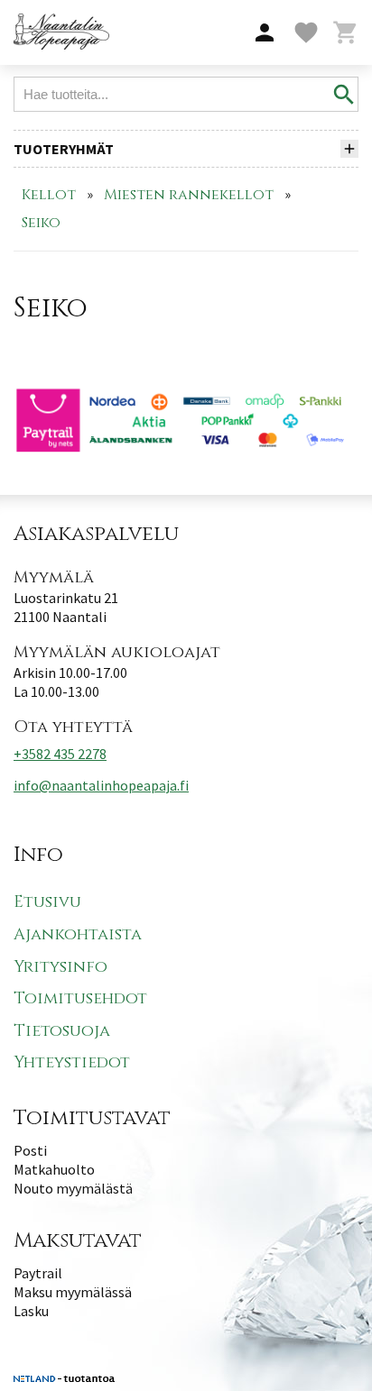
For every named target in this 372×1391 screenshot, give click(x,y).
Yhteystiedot (72, 1062)
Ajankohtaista (78, 934)
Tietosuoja (62, 1031)
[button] (264, 33)
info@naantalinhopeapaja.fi (101, 785)
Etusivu (47, 902)
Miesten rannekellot (189, 195)
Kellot (49, 195)
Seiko (41, 223)
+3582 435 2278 (60, 754)
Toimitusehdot (80, 998)
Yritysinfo (60, 967)
